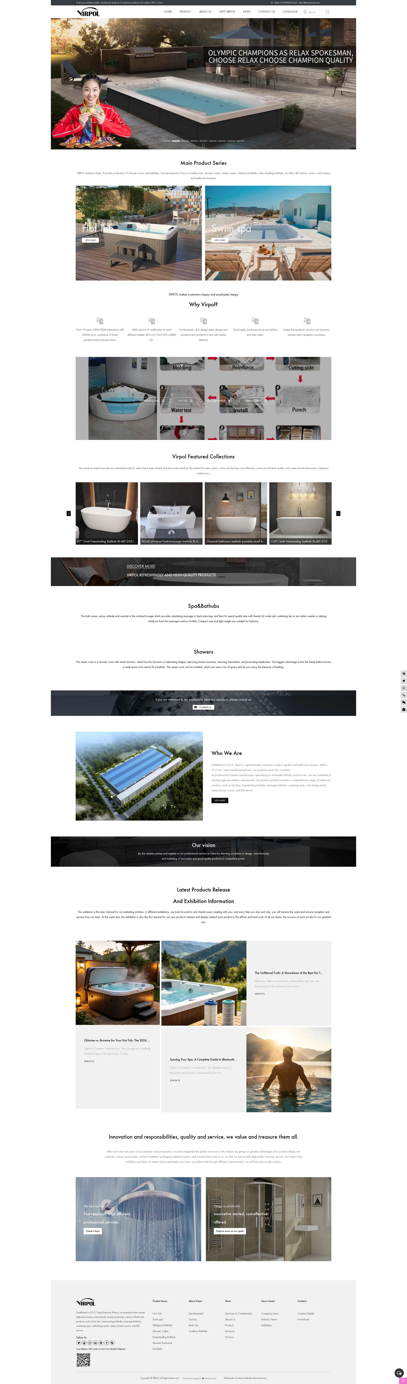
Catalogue (290, 11)
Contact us (204, 707)
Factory (193, 1319)
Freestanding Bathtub (164, 1337)
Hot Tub (157, 1313)
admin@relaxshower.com (309, 2)
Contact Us (267, 11)
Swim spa (158, 1319)
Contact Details (306, 1313)
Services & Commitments (238, 1313)
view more (220, 800)
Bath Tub (193, 1325)
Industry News (269, 1319)
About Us (205, 11)
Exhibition (266, 1325)
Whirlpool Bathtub (162, 1325)
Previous (53, 84)
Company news (270, 1313)
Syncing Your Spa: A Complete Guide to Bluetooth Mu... (206, 1059)
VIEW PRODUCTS (194, 100)
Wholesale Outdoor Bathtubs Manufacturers (245, 1378)
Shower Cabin (160, 1331)
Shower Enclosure (162, 1343)
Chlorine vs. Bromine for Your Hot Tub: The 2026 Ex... (118, 1040)
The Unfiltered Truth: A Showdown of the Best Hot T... (289, 973)
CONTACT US (214, 100)
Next (354, 84)
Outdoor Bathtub (198, 1331)
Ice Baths (157, 1349)
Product (185, 11)
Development (196, 1313)
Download (303, 1319)
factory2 (230, 1331)
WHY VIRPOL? (227, 11)
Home (168, 11)
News (247, 11)
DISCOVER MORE (141, 566)
